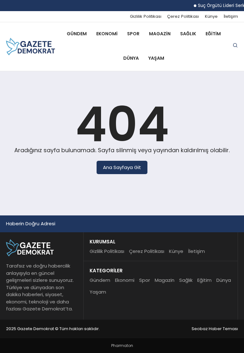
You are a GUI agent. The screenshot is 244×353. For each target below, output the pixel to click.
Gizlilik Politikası (145, 16)
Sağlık (188, 34)
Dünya (131, 58)
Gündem (77, 34)
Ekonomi (107, 34)
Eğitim (213, 34)
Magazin (160, 34)
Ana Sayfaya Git (122, 167)
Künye (211, 16)
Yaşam (156, 58)
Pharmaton (122, 345)
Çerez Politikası (183, 16)
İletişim (231, 16)
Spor (133, 34)
